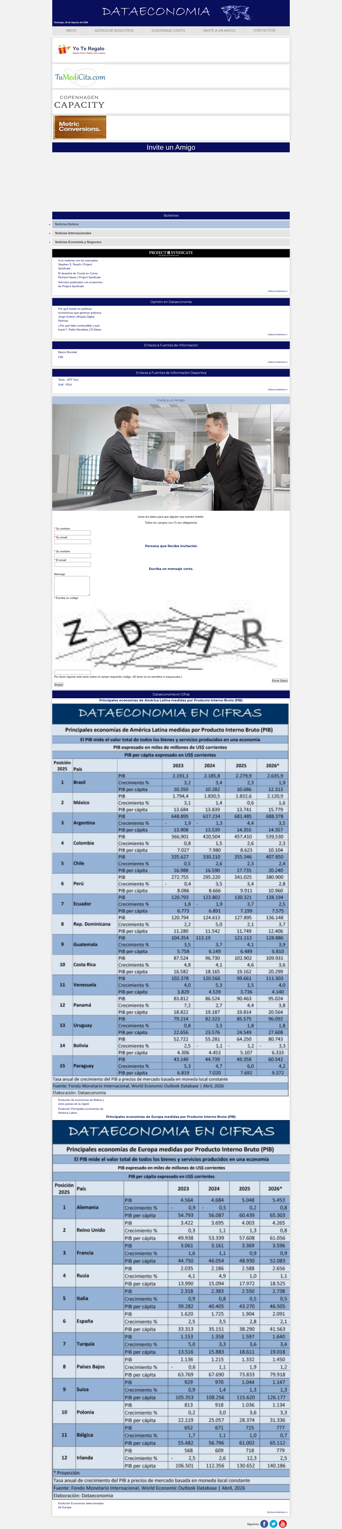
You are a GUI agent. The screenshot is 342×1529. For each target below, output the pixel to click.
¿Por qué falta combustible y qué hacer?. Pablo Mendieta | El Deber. (80, 327)
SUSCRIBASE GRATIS (168, 30)
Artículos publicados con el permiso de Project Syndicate (80, 284)
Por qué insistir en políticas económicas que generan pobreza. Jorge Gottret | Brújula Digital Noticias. (80, 314)
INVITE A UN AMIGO (219, 30)
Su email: (61, 537)
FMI (60, 357)
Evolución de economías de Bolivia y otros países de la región (81, 1101)
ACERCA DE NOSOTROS (114, 30)
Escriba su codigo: (66, 597)
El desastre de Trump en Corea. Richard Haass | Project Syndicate (79, 275)
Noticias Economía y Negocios (78, 242)
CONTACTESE (265, 30)
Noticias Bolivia (67, 224)
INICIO (71, 30)
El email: (60, 560)
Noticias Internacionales (73, 233)
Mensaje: (60, 574)
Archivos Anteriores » (277, 1512)
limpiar (59, 684)
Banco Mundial (67, 352)
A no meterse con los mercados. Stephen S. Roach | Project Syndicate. (78, 264)
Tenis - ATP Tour (68, 379)
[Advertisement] (171, 182)
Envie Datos (279, 680)
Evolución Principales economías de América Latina (80, 1110)
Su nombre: (62, 528)
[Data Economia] (156, 12)
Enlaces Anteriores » (278, 291)
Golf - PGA (65, 384)
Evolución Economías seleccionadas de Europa (81, 1505)
